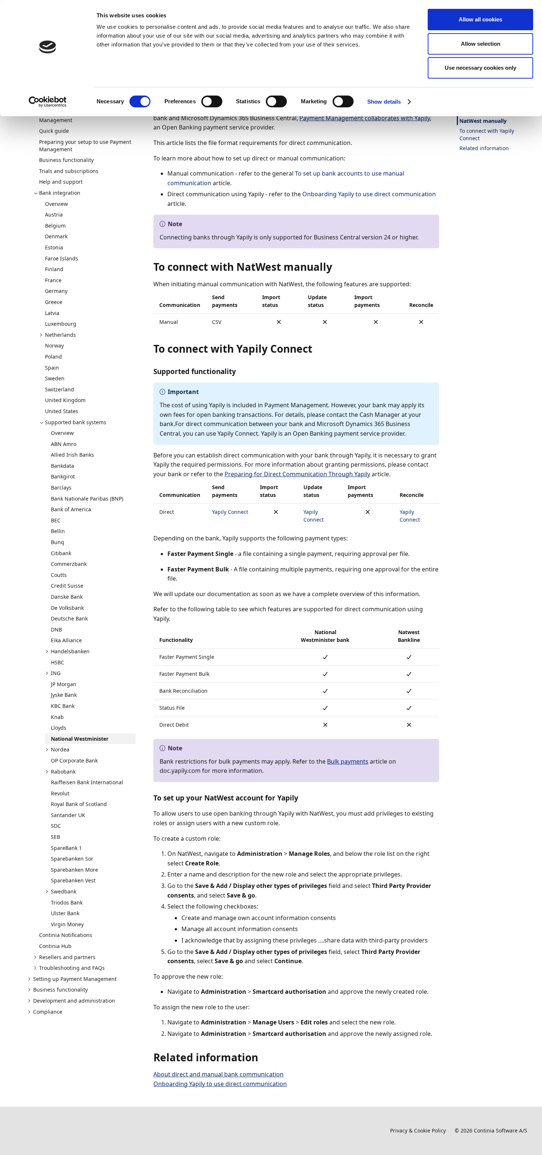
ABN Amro (63, 443)
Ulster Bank (65, 913)
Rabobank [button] (63, 771)
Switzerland (59, 389)
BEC (55, 520)
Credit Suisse (67, 585)
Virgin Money (67, 924)
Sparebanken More (74, 869)
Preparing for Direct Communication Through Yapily (297, 474)
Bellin (58, 531)
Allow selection (480, 44)
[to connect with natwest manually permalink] (336, 266)
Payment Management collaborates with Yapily (364, 118)
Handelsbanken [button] (70, 651)
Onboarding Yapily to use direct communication (369, 194)
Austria (54, 214)
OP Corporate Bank (74, 760)
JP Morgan (63, 684)
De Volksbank (67, 607)
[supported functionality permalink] (240, 371)
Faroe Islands (61, 258)
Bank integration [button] (59, 192)
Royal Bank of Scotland (79, 804)
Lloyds (58, 727)
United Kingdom (65, 400)
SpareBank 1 (66, 847)
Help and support (61, 181)
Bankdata (62, 465)
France (53, 280)
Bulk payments (347, 761)
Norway (54, 345)
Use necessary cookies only (480, 68)
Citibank (61, 553)
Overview (56, 203)
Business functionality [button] (60, 989)
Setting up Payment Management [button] (75, 978)
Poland (53, 356)
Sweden (55, 378)
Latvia (52, 313)
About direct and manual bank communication (218, 1074)
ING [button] (55, 673)
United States (61, 411)
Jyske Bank (64, 694)
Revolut (60, 793)
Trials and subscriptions (68, 170)
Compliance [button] (47, 1011)
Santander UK (68, 815)
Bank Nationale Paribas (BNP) (87, 498)
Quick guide (54, 130)
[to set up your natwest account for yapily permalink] (302, 798)
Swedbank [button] (63, 891)
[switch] (211, 101)
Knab (57, 716)
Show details (384, 101)
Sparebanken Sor (72, 858)
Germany (56, 290)
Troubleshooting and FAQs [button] (72, 967)
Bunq (57, 542)
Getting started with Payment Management (75, 116)
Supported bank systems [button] (75, 422)
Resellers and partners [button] (67, 957)
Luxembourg (60, 323)
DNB (56, 629)
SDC (56, 825)
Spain (52, 367)
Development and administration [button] (74, 1000)
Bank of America (71, 509)
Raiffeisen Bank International (87, 782)
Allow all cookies (480, 19)
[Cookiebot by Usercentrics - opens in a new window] (47, 101)
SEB (55, 836)
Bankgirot (63, 476)
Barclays (61, 487)
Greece (53, 301)
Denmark (56, 236)
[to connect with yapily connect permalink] (316, 348)
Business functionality (66, 159)
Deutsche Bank (69, 618)
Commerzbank (69, 563)
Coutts (59, 574)
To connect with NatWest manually (483, 117)
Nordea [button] (60, 749)
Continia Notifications (65, 934)
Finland (54, 269)
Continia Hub (55, 946)
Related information (484, 148)
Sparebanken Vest (73, 880)
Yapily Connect (230, 511)
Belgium (55, 225)
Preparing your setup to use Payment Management (85, 145)
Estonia (54, 247)
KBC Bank (62, 705)
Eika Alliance (66, 640)
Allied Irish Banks (72, 454)
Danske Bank (67, 596)
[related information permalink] (262, 1057)
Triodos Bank (67, 902)
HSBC (57, 662)
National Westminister (79, 738)
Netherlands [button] (60, 334)
